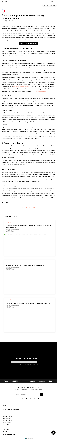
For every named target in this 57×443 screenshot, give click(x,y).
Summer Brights (7, 418)
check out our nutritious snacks (28, 43)
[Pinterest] (34, 399)
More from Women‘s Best (11, 409)
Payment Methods (9, 435)
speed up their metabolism (21, 87)
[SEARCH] (49, 2)
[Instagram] (18, 399)
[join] (41, 394)
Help (4, 406)
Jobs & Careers (6, 429)
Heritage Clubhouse (7, 420)
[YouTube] (30, 399)
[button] (23, 208)
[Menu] (2, 2)
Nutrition (45, 5)
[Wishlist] (52, 1)
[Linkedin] (38, 399)
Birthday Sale (6, 425)
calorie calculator (41, 91)
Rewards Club (6, 427)
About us (5, 431)
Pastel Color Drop (7, 422)
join (42, 362)
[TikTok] (22, 399)
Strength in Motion (7, 416)
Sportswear (53, 5)
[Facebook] (26, 399)
